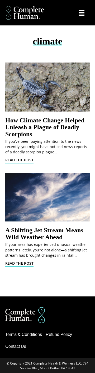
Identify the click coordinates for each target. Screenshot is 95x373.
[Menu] (81, 13)
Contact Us (15, 346)
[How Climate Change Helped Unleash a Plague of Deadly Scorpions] (47, 87)
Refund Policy (59, 334)
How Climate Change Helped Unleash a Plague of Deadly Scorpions (44, 127)
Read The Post (19, 159)
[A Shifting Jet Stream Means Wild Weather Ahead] (47, 197)
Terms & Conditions (23, 334)
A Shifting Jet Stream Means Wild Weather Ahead (44, 234)
